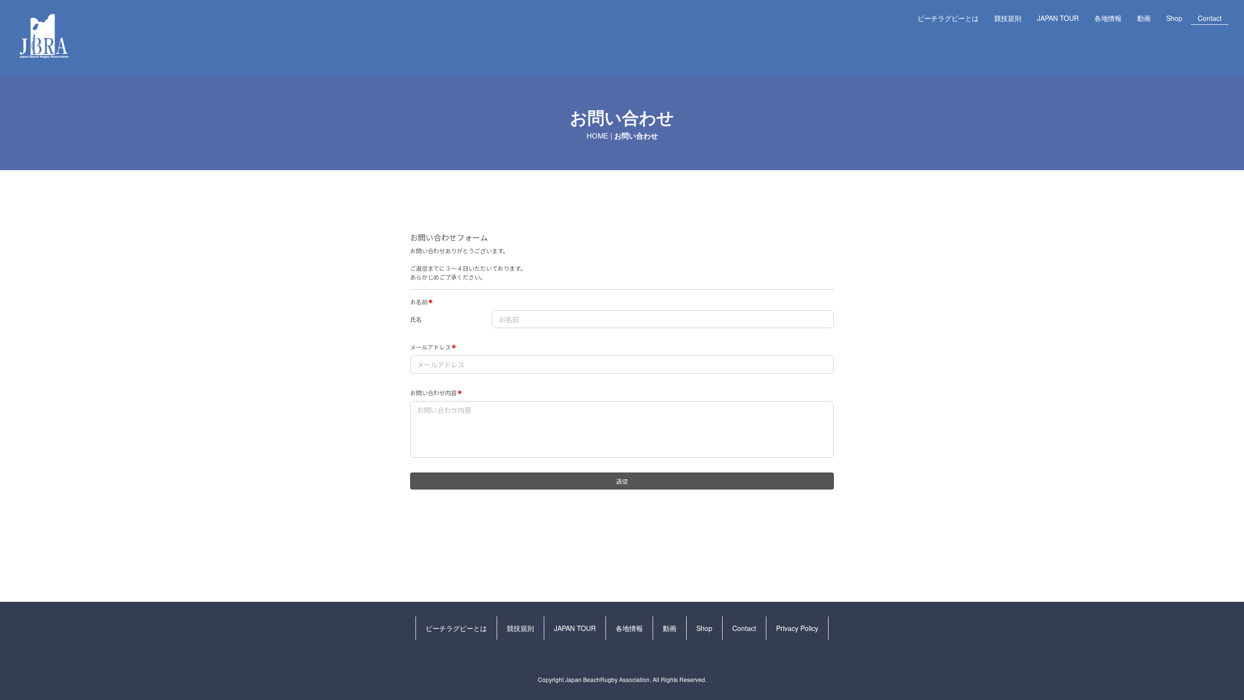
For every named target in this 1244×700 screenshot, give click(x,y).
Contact (1210, 18)
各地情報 (1108, 18)
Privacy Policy (797, 628)
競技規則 (1007, 18)
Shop (1174, 18)
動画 (1144, 18)
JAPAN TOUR (1058, 18)
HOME (597, 135)
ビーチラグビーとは (948, 18)
